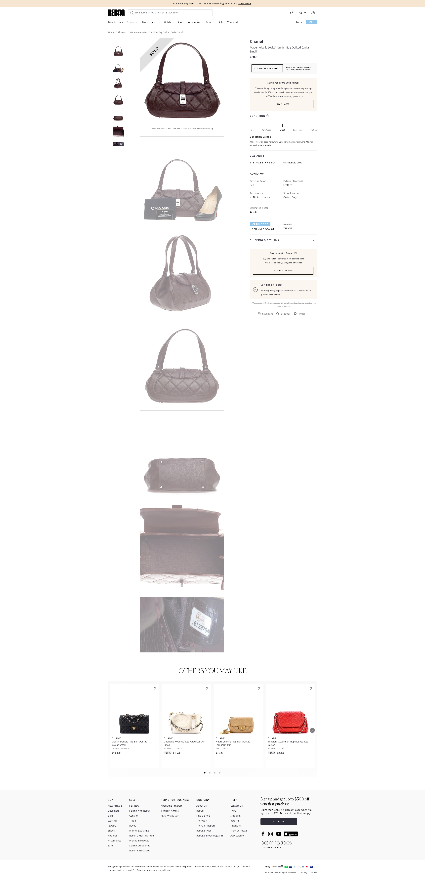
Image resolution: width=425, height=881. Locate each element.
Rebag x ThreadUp (139, 850)
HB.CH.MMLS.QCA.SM (262, 229)
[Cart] (313, 12)
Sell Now (134, 805)
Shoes (180, 22)
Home (111, 32)
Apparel (210, 22)
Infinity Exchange (139, 830)
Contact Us (236, 805)
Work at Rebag (238, 830)
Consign (133, 815)
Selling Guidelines (139, 845)
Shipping (235, 815)
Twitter (301, 313)
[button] (182, 80)
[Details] (295, 253)
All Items (122, 32)
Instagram (267, 313)
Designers (132, 22)
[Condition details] (267, 115)
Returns (234, 820)
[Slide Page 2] (210, 773)
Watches (168, 22)
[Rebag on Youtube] (279, 834)
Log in (291, 12)
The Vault (201, 820)
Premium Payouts (139, 840)
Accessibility (237, 835)
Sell (311, 22)
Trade (299, 22)
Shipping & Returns (264, 240)
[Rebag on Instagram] (270, 834)
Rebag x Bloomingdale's (209, 835)
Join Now (283, 104)
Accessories (195, 22)
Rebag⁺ (200, 810)
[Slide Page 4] (220, 773)
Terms (314, 872)
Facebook (285, 313)
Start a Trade (283, 270)
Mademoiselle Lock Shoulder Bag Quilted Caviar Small (279, 49)
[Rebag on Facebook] (263, 833)
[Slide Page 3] (215, 773)
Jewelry (156, 22)
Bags (145, 22)
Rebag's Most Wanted (141, 835)
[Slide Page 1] (205, 773)
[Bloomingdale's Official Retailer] (276, 843)
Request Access (170, 810)
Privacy (303, 872)
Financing (236, 825)
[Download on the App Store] (291, 834)
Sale (220, 22)
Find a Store (203, 815)
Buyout (133, 825)
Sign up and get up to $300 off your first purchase (284, 801)
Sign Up (302, 12)
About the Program (171, 805)
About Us (201, 805)
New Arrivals (115, 22)
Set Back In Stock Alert (267, 68)
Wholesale (233, 22)
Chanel (256, 41)
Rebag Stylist (203, 830)
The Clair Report (205, 825)
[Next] (312, 730)
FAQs (233, 810)
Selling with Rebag (140, 810)
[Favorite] (154, 688)
